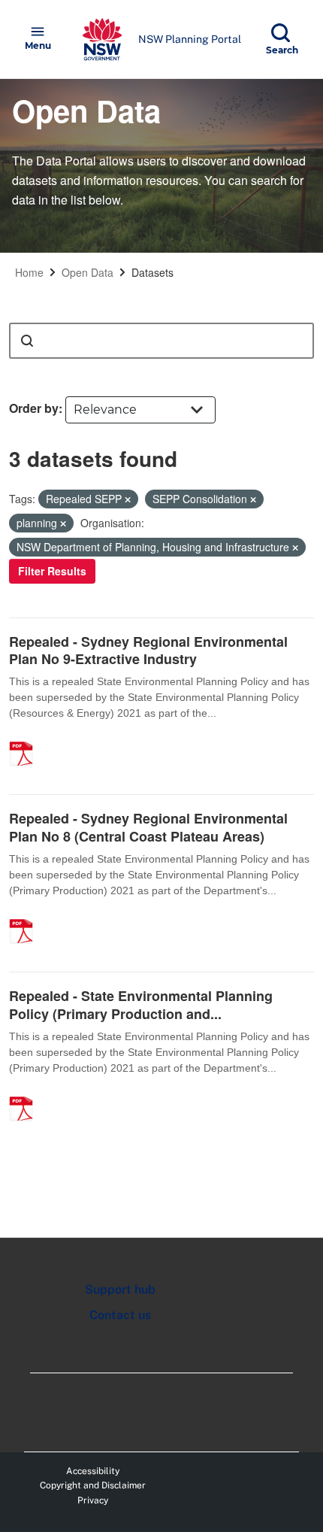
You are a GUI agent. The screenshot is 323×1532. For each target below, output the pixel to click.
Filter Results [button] (52, 570)
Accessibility (92, 1471)
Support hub (120, 1289)
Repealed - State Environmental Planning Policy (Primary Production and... (141, 1004)
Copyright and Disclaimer (93, 1485)
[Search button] (27, 341)
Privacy (92, 1500)
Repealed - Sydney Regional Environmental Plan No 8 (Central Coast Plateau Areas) (148, 826)
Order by (34, 408)
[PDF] (26, 737)
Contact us (120, 1315)
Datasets (152, 272)
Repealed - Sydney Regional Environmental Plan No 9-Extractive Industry (148, 650)
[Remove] (128, 499)
